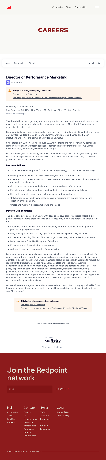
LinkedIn (44, 426)
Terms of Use (63, 412)
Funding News (30, 419)
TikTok (43, 412)
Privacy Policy (63, 415)
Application (29, 429)
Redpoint (9, 8)
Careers (11, 422)
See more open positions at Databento (53, 323)
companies (19, 63)
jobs (7, 63)
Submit (60, 389)
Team (68, 7)
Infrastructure (30, 426)
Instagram (45, 419)
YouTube (44, 415)
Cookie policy (59, 347)
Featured (28, 412)
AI (25, 415)
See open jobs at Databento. (25, 94)
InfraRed (11, 419)
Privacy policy (47, 347)
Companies (57, 7)
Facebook (45, 429)
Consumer (28, 422)
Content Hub (81, 7)
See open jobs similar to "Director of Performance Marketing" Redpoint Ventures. (47, 98)
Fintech (27, 432)
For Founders (30, 435)
